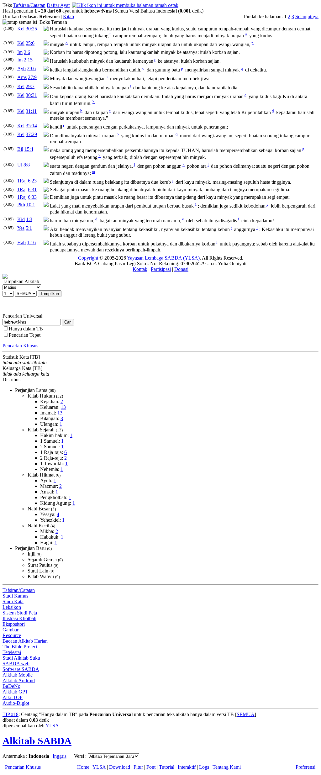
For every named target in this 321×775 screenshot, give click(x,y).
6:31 (32, 189)
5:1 (29, 228)
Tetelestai (12, 652)
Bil (20, 149)
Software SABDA (21, 669)
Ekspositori (14, 624)
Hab (21, 242)
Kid (21, 219)
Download (119, 767)
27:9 (32, 77)
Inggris (59, 756)
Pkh (21, 204)
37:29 (31, 134)
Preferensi (305, 767)
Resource (12, 635)
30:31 (31, 95)
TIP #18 (10, 714)
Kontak (140, 269)
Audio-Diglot (16, 703)
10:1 (30, 204)
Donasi (181, 269)
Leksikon (12, 607)
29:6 (31, 68)
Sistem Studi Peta (20, 612)
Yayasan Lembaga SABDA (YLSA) (163, 258)
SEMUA (246, 714)
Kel (20, 28)
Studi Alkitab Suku (21, 658)
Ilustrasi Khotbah (19, 618)
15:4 (28, 149)
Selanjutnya (306, 16)
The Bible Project (20, 646)
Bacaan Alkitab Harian (25, 641)
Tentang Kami (227, 767)
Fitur (138, 767)
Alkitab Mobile (18, 674)
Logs (204, 767)
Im (20, 52)
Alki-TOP (13, 697)
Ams (22, 77)
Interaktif (187, 767)
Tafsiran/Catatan (29, 5)
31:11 (31, 111)
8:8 (27, 164)
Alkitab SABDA (37, 740)
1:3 (29, 219)
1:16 (31, 242)
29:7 (30, 86)
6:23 (32, 180)
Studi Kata (13, 601)
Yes (20, 228)
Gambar (10, 629)
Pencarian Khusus (20, 345)
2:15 (28, 59)
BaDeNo (11, 686)
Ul (19, 164)
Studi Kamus (15, 595)
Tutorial (166, 767)
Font (150, 767)
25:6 (30, 43)
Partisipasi (161, 269)
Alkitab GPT (15, 691)
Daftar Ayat (58, 5)
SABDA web (16, 663)
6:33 (32, 197)
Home (83, 767)
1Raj (22, 180)
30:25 (31, 28)
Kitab (68, 16)
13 (63, 407)
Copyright (88, 258)
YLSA (52, 725)
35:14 (31, 125)
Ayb (21, 68)
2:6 (27, 52)
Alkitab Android (19, 680)
